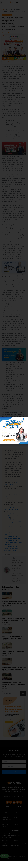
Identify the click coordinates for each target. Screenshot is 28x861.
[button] (26, 418)
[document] (14, 430)
